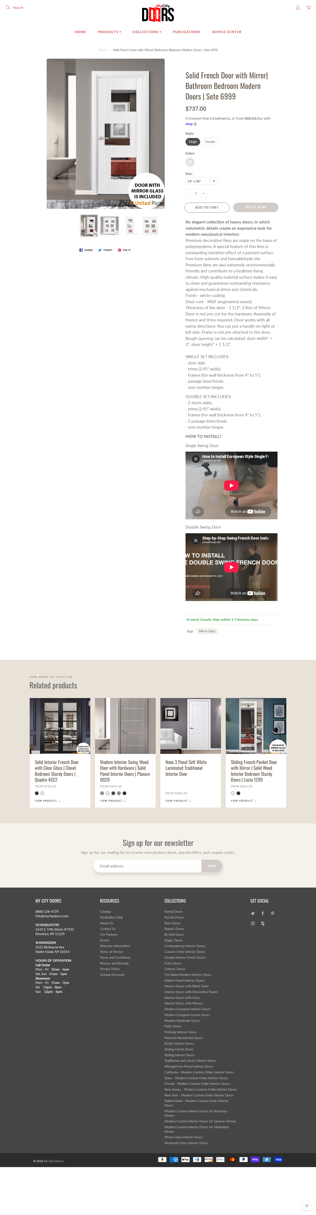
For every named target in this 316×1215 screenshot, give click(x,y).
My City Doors (53, 1161)
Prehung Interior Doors (180, 1032)
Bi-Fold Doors (174, 934)
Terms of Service (111, 952)
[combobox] (202, 181)
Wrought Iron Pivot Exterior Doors (188, 1066)
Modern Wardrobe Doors (182, 1020)
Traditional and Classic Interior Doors (190, 1060)
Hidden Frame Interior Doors (184, 980)
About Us (106, 923)
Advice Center (226, 32)
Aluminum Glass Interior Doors (186, 1143)
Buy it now (255, 207)
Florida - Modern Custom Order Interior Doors (197, 1083)
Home (80, 32)
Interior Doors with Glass (182, 998)
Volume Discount (112, 975)
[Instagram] (252, 923)
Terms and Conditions (115, 957)
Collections (146, 32)
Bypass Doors (174, 929)
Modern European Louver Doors (187, 1015)
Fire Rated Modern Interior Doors (188, 975)
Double (210, 142)
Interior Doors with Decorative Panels (191, 992)
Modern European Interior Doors (187, 1009)
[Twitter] (252, 913)
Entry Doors (173, 963)
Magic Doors (173, 940)
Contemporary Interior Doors (185, 946)
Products (108, 32)
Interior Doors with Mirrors (183, 1003)
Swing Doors (173, 911)
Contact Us (108, 929)
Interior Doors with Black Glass (186, 986)
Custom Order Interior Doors (184, 952)
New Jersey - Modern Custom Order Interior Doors (200, 1089)
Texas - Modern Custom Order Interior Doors (196, 1078)
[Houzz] (262, 923)
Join (212, 866)
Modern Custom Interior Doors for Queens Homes (200, 1121)
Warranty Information (115, 946)
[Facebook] (262, 913)
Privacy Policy (110, 969)
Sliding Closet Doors (179, 1049)
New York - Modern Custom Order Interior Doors (199, 1095)
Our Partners (109, 934)
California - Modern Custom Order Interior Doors (199, 1072)
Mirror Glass (207, 631)
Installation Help (111, 917)
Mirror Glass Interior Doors (183, 1137)
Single (193, 142)
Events (105, 940)
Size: (189, 173)
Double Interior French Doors (185, 957)
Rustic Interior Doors (179, 1043)
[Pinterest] (272, 913)
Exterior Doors (174, 969)
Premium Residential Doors (183, 1038)
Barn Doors (172, 923)
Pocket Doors (174, 917)
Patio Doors (172, 1026)
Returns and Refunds (114, 963)
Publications (186, 32)
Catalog (105, 911)
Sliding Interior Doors (179, 1055)
